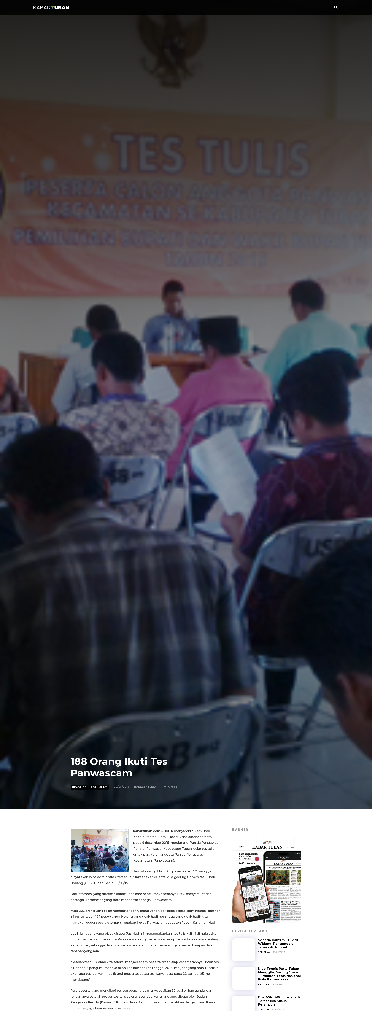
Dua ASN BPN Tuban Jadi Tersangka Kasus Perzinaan (279, 1001)
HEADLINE (79, 787)
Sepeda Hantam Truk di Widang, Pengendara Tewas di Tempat (278, 943)
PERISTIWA (264, 952)
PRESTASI (263, 984)
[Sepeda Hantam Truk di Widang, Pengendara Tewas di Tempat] (243, 949)
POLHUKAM (99, 787)
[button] (335, 7)
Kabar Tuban (147, 786)
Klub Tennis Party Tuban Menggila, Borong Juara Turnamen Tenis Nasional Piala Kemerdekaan (279, 974)
